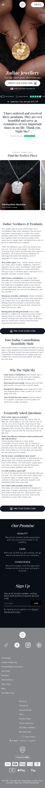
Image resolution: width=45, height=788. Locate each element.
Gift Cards (6, 671)
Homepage (6, 658)
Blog (3, 688)
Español (32, 741)
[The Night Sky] (22, 635)
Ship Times (6, 684)
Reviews (5, 675)
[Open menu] (3, 4)
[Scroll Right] (39, 185)
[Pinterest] (39, 645)
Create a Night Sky (9, 662)
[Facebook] (17, 645)
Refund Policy (7, 680)
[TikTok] (6, 645)
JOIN (36, 603)
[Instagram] (28, 645)
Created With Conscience (12, 667)
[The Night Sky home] (22, 4)
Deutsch (23, 741)
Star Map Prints (8, 693)
